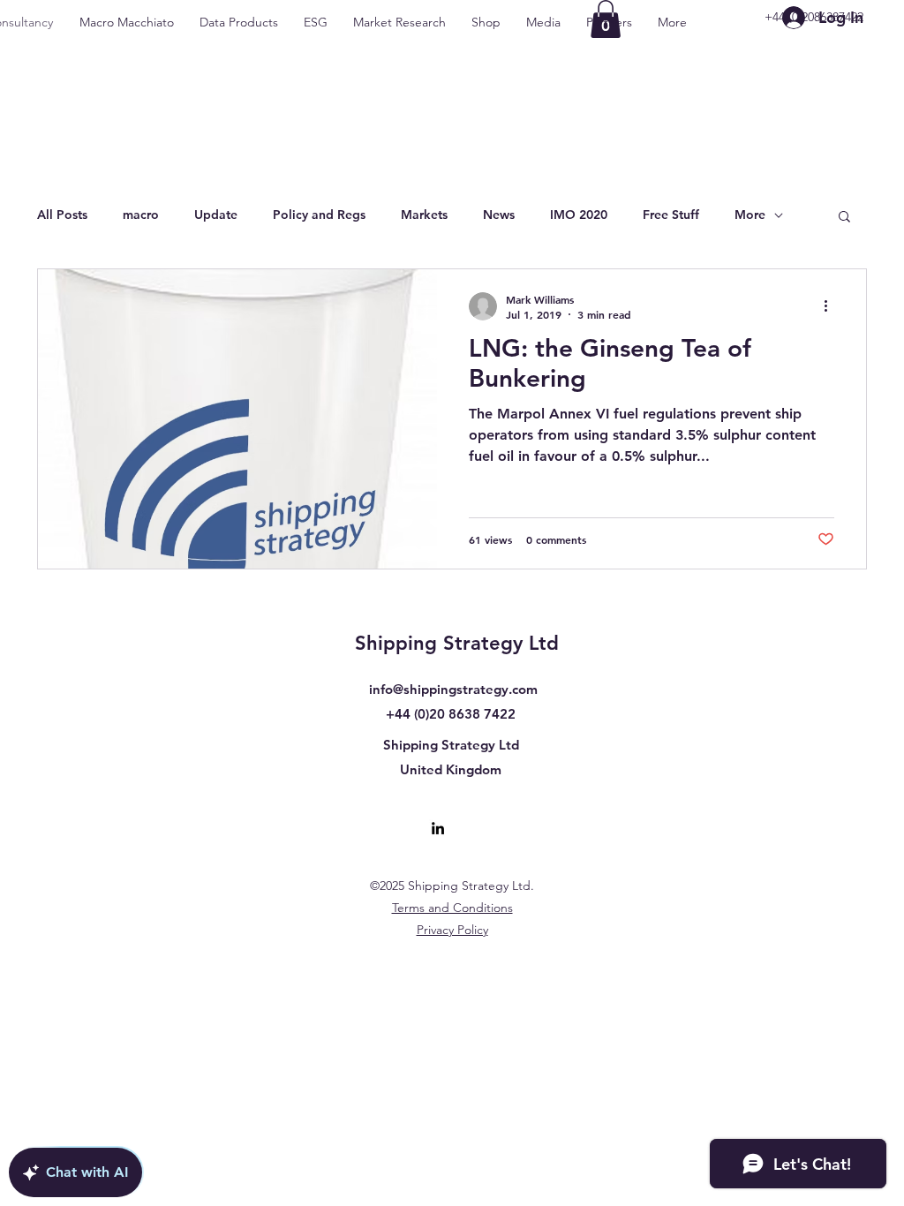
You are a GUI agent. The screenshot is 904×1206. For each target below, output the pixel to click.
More (749, 214)
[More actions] (831, 306)
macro (141, 214)
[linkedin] (438, 828)
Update (215, 214)
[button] (844, 217)
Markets (424, 214)
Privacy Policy (452, 930)
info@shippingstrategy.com (453, 689)
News (499, 214)
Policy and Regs (319, 214)
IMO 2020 (578, 214)
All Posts (62, 214)
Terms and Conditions (452, 908)
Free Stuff (671, 214)
